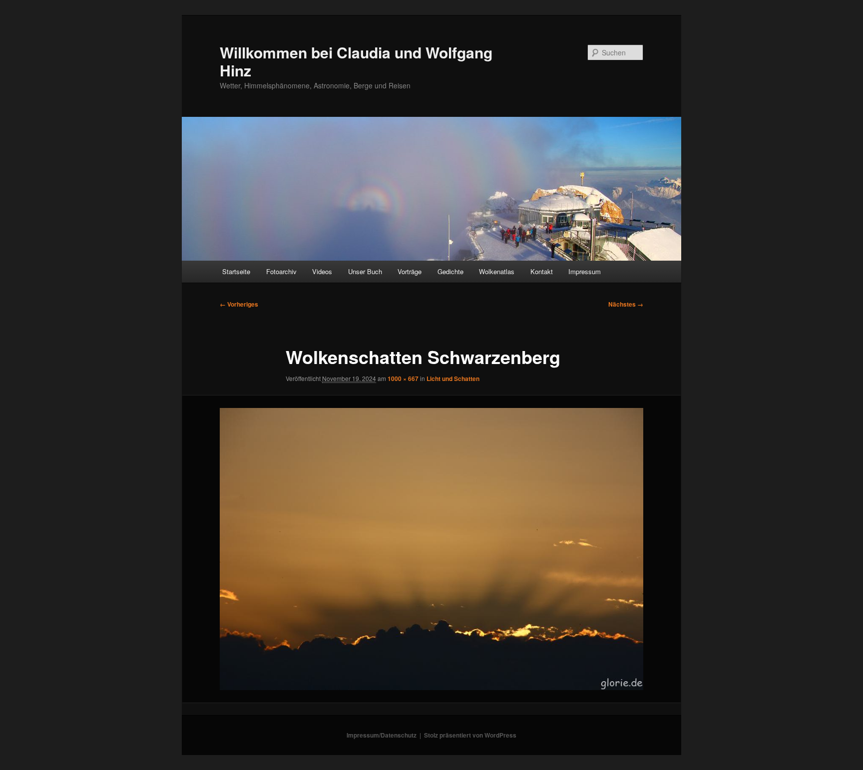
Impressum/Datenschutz (382, 735)
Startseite (236, 271)
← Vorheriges (239, 304)
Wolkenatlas (496, 271)
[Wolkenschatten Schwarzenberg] (431, 549)
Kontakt (541, 271)
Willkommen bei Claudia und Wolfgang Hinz (356, 61)
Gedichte (450, 271)
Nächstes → (625, 304)
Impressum (584, 271)
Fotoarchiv (281, 271)
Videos (322, 271)
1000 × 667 (403, 378)
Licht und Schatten (453, 378)
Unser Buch (365, 271)
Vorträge (410, 271)
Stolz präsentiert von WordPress (470, 735)
